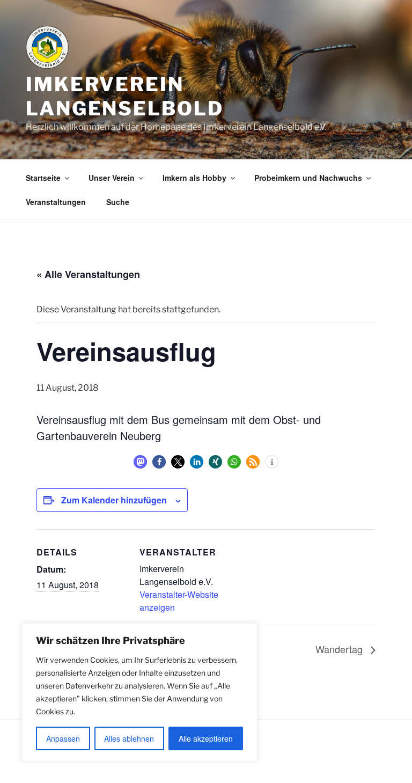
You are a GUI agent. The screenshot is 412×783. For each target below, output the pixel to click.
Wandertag (340, 649)
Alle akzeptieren (206, 738)
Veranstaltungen (56, 201)
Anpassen (63, 738)
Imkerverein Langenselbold (124, 96)
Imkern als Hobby (194, 177)
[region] (139, 692)
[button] (140, 462)
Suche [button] (117, 201)
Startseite (43, 177)
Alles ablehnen (129, 738)
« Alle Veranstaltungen (88, 274)
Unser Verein (112, 177)
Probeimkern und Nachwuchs (308, 177)
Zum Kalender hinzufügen (114, 500)
